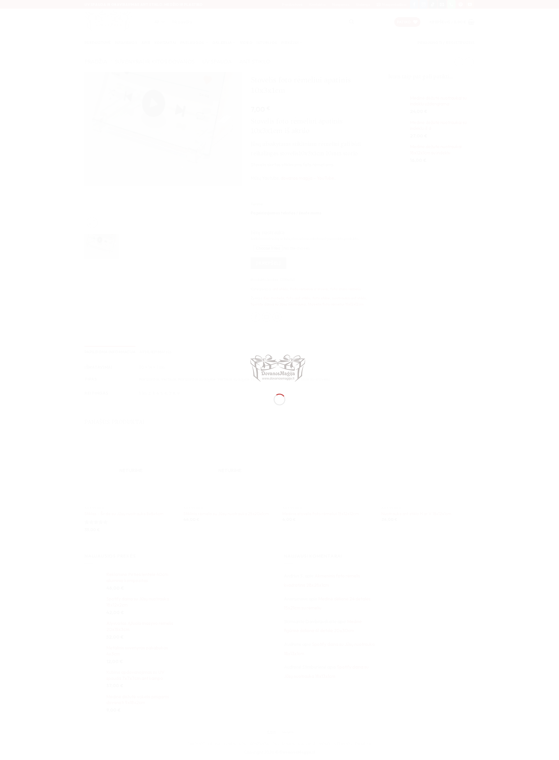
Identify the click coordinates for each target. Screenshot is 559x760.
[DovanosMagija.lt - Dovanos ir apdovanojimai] (279, 369)
